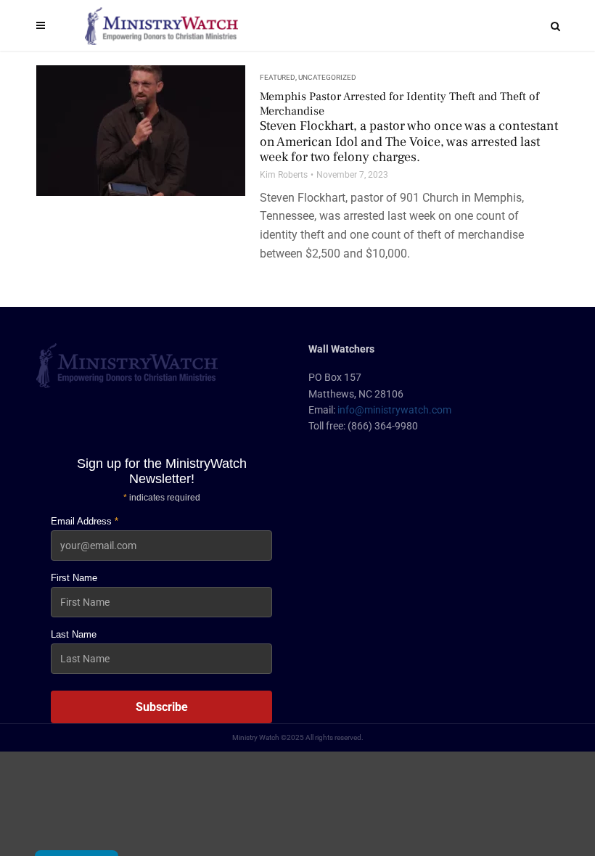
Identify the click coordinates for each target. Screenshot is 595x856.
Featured (277, 77)
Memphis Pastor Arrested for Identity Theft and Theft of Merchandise (409, 127)
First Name (74, 577)
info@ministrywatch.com (394, 410)
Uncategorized (327, 77)
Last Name (74, 634)
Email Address (84, 521)
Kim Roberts (284, 175)
